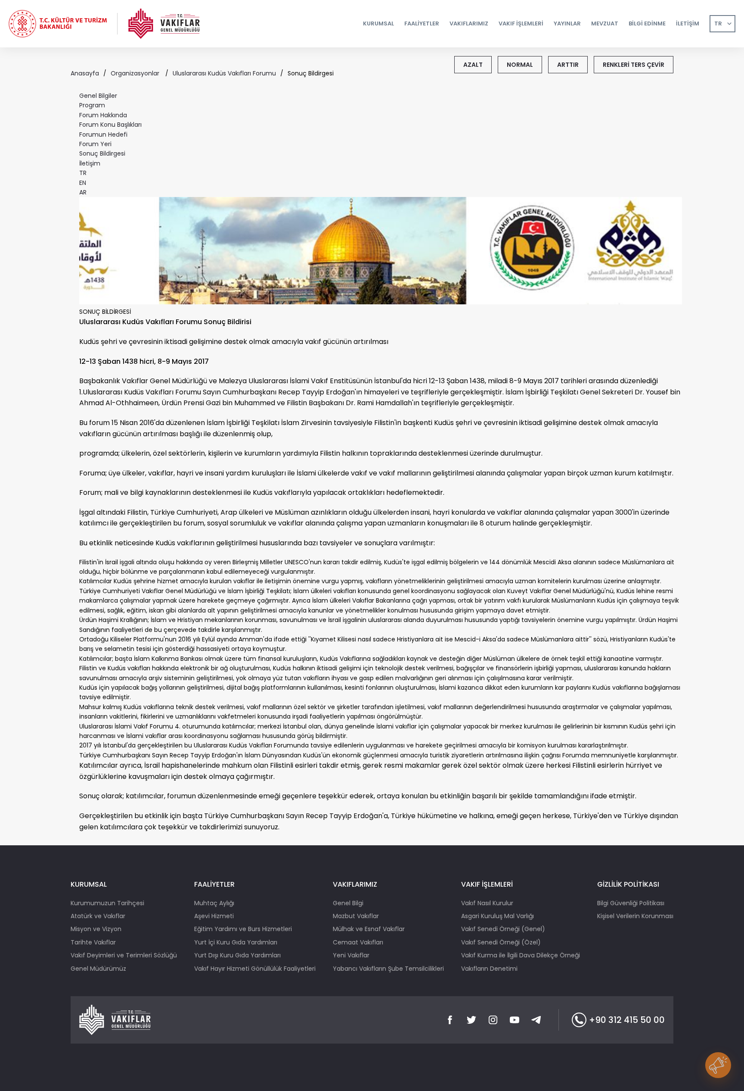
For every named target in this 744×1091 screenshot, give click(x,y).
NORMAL (520, 64)
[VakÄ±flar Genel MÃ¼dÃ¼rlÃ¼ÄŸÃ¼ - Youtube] (514, 1019)
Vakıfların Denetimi (489, 968)
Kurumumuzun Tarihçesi (107, 903)
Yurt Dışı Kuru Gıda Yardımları (237, 955)
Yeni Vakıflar (351, 955)
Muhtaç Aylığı (214, 903)
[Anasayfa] (164, 24)
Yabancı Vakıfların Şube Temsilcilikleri (388, 968)
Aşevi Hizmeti (214, 916)
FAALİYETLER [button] (421, 23)
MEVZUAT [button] (604, 23)
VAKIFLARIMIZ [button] (469, 23)
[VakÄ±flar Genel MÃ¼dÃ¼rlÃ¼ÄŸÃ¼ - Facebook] (449, 1019)
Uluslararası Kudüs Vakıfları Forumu (224, 73)
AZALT (473, 64)
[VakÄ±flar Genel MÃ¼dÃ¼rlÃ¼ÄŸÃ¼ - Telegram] (536, 1019)
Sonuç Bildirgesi (102, 153)
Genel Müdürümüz (98, 968)
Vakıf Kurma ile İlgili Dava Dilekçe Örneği (520, 955)
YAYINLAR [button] (567, 23)
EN (82, 182)
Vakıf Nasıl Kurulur (487, 903)
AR (83, 192)
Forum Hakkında (103, 115)
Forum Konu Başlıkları (110, 124)
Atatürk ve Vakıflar (98, 916)
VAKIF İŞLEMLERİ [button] (521, 23)
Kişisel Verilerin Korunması (635, 916)
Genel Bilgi (348, 903)
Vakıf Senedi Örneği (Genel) (503, 929)
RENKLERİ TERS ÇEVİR (633, 64)
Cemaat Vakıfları (358, 942)
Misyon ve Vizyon (96, 929)
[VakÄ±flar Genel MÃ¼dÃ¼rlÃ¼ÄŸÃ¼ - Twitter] (471, 1019)
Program (92, 105)
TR (718, 23)
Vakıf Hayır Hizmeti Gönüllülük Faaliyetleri (255, 968)
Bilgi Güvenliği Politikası (630, 903)
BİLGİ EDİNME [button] (647, 23)
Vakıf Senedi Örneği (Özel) (501, 942)
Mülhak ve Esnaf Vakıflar (369, 929)
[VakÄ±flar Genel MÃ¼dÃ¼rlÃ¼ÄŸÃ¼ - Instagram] (493, 1019)
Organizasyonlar (136, 73)
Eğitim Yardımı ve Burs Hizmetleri (243, 929)
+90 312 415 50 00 (627, 1020)
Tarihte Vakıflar (93, 942)
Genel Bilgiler (98, 95)
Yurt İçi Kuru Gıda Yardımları (235, 942)
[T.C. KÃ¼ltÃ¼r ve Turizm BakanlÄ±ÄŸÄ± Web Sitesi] (58, 24)
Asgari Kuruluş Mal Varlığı (497, 916)
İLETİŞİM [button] (687, 23)
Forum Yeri (95, 144)
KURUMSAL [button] (378, 23)
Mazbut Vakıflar (356, 916)
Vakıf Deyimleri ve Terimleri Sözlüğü (124, 955)
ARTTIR (568, 64)
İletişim (89, 163)
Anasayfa (85, 73)
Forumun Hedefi (103, 134)
